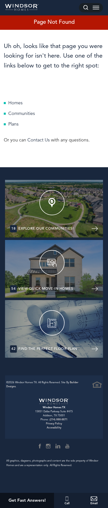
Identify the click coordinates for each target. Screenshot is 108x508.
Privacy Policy (54, 423)
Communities (21, 113)
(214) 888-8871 (58, 419)
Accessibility (54, 427)
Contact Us (38, 140)
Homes (15, 103)
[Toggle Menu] (96, 8)
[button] (86, 7)
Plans (13, 124)
